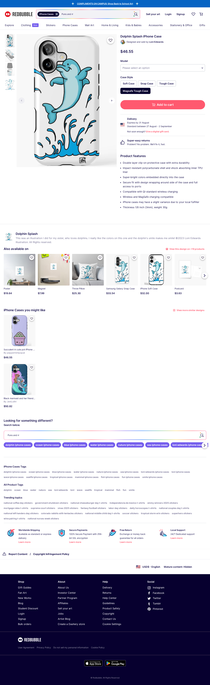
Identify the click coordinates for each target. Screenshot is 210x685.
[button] (105, 3)
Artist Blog (64, 618)
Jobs (60, 613)
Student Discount (28, 608)
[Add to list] (110, 40)
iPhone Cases (12, 466)
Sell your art (65, 608)
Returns (107, 592)
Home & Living (109, 25)
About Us (63, 587)
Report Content (18, 554)
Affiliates (63, 603)
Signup (22, 618)
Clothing (29, 25)
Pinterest (158, 608)
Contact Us (109, 618)
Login (21, 613)
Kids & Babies (133, 25)
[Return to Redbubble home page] (19, 14)
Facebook (158, 592)
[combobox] (88, 14)
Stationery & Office (181, 25)
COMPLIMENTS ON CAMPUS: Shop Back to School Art (105, 3)
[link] (18, 445)
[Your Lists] (193, 14)
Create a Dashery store (71, 624)
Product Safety (111, 608)
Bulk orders (24, 624)
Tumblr (157, 603)
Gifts (202, 25)
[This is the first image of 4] (21, 100)
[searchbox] (105, 435)
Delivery (107, 587)
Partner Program (67, 597)
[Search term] (136, 14)
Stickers (50, 25)
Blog (20, 603)
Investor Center (67, 592)
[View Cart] (201, 14)
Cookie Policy (98, 647)
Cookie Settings (112, 624)
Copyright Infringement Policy (51, 554)
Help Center (110, 597)
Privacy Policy (44, 647)
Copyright (108, 613)
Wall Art (89, 25)
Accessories (156, 25)
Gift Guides (24, 587)
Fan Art (22, 592)
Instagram (158, 587)
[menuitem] (9, 25)
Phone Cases (70, 25)
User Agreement (26, 647)
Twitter (157, 598)
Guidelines (109, 603)
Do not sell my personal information (71, 647)
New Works (24, 597)
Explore (9, 25)
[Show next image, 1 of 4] (112, 100)
